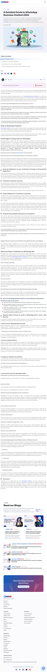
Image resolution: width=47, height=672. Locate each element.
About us (6, 601)
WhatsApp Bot (19, 152)
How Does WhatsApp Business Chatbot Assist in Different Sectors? (16, 66)
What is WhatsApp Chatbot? (8, 59)
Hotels (5, 646)
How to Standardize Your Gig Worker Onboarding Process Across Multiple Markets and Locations (26, 554)
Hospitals (6, 645)
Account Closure (7, 628)
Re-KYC (5, 621)
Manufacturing (7, 641)
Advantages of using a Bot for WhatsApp (10, 61)
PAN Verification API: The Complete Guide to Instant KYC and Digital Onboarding (26, 561)
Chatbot (5, 625)
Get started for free (23, 586)
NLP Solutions (27, 623)
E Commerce (6, 643)
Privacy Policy (7, 604)
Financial (5, 637)
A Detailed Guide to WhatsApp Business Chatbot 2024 (20, 13)
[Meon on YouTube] (30, 670)
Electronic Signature (8, 617)
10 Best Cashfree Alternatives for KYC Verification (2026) (33, 532)
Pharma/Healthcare (8, 650)
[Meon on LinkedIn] (23, 670)
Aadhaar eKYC (7, 615)
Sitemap (5, 606)
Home (4, 9)
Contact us (6, 603)
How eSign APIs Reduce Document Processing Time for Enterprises (26, 568)
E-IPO (5, 630)
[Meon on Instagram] (20, 670)
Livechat (5, 626)
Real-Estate (6, 652)
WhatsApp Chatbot (8, 623)
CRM (5, 619)
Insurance (6, 648)
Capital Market (7, 635)
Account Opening (28, 613)
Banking (5, 639)
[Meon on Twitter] (26, 670)
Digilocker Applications (29, 617)
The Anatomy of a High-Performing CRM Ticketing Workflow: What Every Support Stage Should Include (26, 547)
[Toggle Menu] (45, 2)
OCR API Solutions (28, 619)
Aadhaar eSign (7, 613)
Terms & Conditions (8, 608)
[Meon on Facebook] (16, 670)
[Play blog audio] (3, 79)
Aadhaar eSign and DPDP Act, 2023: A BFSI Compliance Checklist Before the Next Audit (12, 532)
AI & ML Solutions (28, 621)
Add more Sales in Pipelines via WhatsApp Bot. (11, 64)
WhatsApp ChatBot (5, 128)
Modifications (27, 615)
